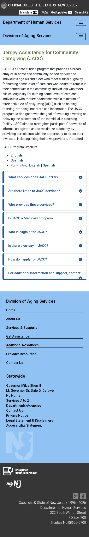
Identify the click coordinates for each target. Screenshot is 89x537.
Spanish (17, 160)
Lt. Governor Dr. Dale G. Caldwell (30, 391)
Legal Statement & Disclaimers (29, 420)
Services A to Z (17, 400)
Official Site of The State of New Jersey (43, 5)
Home (10, 310)
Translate (26, 12)
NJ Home (13, 396)
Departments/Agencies (23, 405)
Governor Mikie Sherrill (23, 386)
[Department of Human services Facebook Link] (83, 498)
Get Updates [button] (59, 12)
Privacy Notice (17, 415)
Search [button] (80, 12)
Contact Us (14, 363)
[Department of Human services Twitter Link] (75, 498)
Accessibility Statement (24, 425)
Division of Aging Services (28, 35)
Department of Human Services (32, 22)
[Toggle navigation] (81, 22)
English (16, 155)
